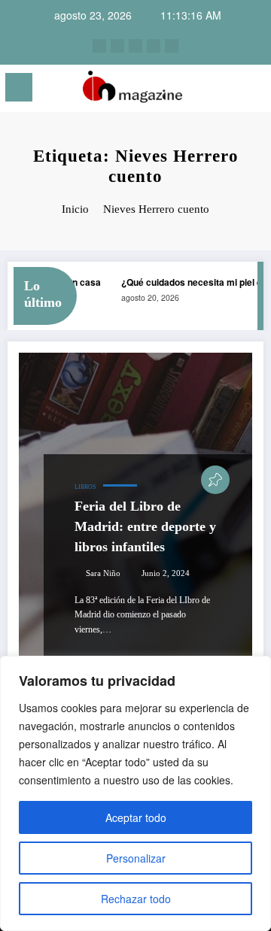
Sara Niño (103, 573)
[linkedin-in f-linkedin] (117, 46)
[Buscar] (227, 90)
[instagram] (99, 46)
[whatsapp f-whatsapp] (171, 46)
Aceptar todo (135, 817)
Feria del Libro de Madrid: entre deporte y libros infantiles (145, 526)
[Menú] (18, 87)
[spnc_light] (252, 91)
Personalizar (136, 858)
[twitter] (135, 46)
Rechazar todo (136, 898)
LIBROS (85, 487)
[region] (135, 793)
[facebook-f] (153, 46)
